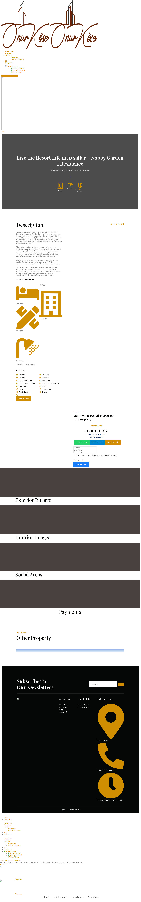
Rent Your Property (17, 59)
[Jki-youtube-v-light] (27, 719)
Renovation (15, 57)
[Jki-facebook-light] (17, 719)
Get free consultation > (9, 76)
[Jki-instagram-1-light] (22, 719)
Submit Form (81, 464)
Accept (2, 864)
